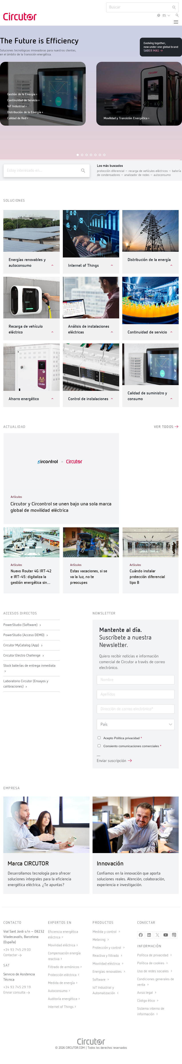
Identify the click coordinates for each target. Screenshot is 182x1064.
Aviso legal (145, 993)
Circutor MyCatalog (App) (21, 645)
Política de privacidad (153, 955)
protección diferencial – (113, 171)
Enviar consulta (14, 992)
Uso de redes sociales (153, 971)
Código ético (146, 1001)
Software (99, 980)
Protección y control (107, 948)
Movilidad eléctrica (61, 945)
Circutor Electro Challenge (22, 655)
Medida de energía (61, 983)
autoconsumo (162, 175)
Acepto (122, 738)
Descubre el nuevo (125, 133)
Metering (99, 940)
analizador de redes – (139, 175)
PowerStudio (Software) (20, 625)
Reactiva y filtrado (106, 956)
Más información (105, 112)
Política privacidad (127, 738)
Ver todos (164, 427)
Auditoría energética (62, 999)
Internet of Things (60, 1007)
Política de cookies (151, 963)
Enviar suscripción (111, 761)
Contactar (10, 955)
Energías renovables (108, 972)
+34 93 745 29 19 (17, 987)
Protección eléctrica (62, 975)
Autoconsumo (57, 991)
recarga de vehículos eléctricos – (150, 171)
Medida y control (105, 932)
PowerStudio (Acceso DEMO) (24, 635)
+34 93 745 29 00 (17, 950)
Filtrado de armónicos (63, 967)
